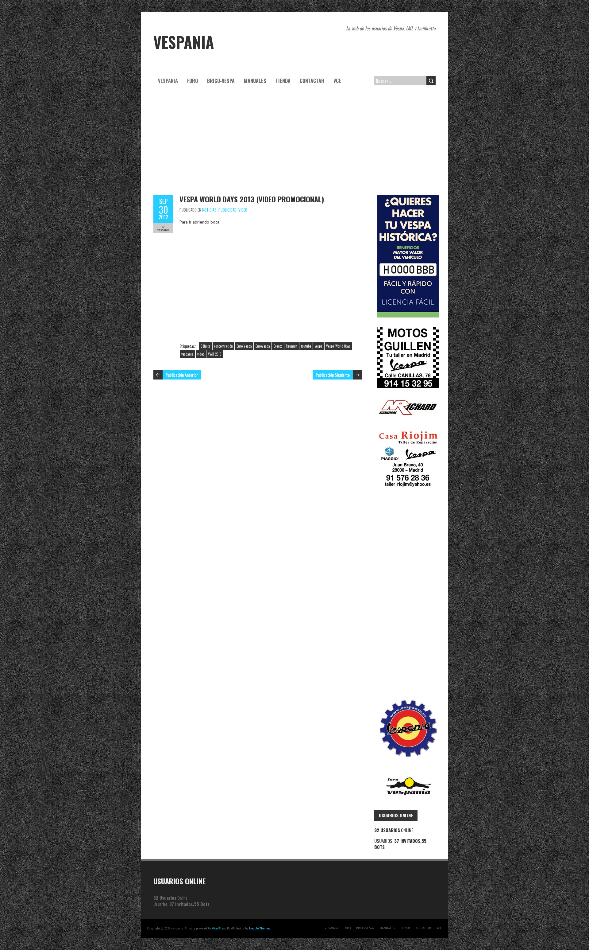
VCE (337, 80)
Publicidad (227, 210)
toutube (306, 346)
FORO (192, 80)
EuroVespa (263, 346)
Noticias (209, 210)
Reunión (291, 346)
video (242, 210)
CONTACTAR (312, 80)
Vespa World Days (338, 346)
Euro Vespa (244, 346)
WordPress (219, 928)
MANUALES (255, 80)
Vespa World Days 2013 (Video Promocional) (251, 198)
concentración (223, 346)
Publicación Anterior (182, 375)
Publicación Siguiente (333, 375)
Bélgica (205, 346)
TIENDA (283, 80)
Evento (278, 346)
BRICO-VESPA (221, 80)
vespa (318, 346)
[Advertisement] (294, 136)
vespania (187, 354)
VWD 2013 (214, 354)
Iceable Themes (259, 928)
